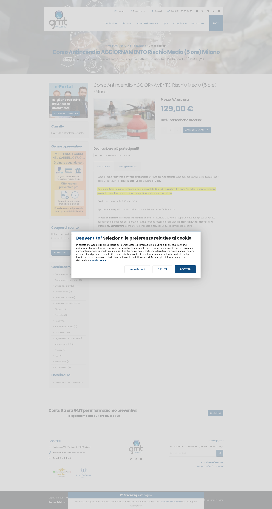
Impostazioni (137, 269)
